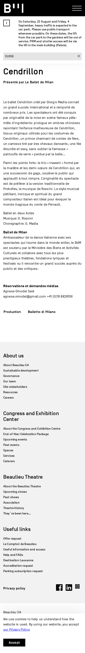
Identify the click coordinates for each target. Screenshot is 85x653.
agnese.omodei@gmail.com (24, 296)
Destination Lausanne (18, 560)
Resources (10, 392)
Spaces (8, 450)
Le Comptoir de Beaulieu (20, 544)
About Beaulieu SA (16, 365)
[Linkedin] (69, 590)
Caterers (9, 461)
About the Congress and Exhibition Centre (31, 428)
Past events (11, 445)
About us (13, 355)
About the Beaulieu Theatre (22, 486)
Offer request (12, 538)
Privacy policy (14, 588)
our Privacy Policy (16, 630)
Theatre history (13, 508)
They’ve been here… (17, 513)
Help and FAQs (13, 555)
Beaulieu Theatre (23, 477)
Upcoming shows (15, 492)
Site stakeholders (15, 387)
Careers (8, 397)
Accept (14, 642)
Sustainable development (21, 370)
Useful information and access (24, 549)
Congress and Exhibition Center (31, 416)
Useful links (17, 529)
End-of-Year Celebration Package (26, 434)
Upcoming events (15, 439)
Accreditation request (18, 566)
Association (11, 502)
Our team (9, 381)
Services (9, 456)
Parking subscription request (23, 571)
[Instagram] (78, 590)
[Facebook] (59, 590)
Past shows (11, 497)
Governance (11, 376)
